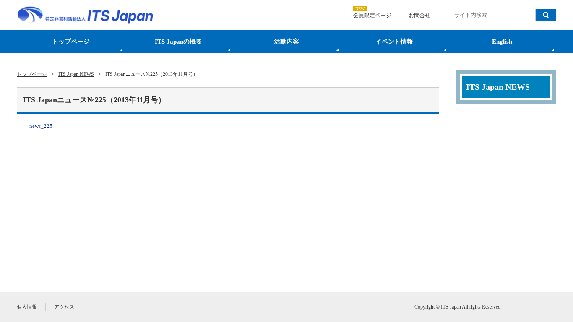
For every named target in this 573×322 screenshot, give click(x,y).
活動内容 (286, 41)
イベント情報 (394, 41)
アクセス (64, 307)
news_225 (40, 126)
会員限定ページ (372, 15)
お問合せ (419, 15)
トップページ (71, 41)
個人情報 (27, 307)
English (502, 41)
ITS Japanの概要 (178, 41)
